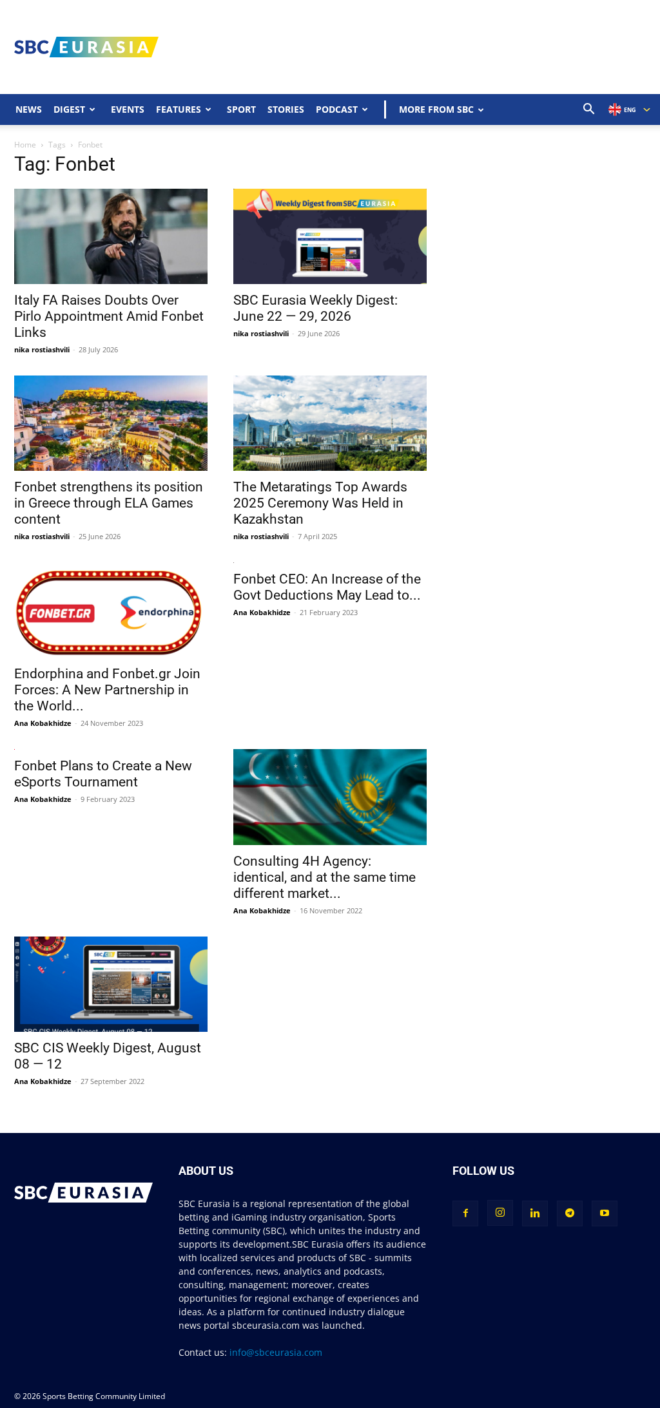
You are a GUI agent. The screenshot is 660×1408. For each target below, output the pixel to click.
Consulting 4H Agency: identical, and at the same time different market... (324, 877)
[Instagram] (500, 1213)
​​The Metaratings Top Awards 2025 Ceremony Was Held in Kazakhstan (320, 503)
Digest (69, 109)
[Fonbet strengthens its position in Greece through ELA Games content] (111, 423)
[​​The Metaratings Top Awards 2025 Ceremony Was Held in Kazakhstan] (330, 423)
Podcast (337, 109)
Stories (285, 109)
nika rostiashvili (42, 349)
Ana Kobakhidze (43, 723)
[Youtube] (604, 1213)
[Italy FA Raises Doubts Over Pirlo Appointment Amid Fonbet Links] (111, 236)
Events (127, 109)
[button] (589, 110)
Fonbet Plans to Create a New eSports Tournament (103, 774)
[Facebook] (465, 1213)
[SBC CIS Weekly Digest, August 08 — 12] (111, 984)
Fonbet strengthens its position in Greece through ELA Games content (108, 503)
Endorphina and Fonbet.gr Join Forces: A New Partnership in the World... (107, 690)
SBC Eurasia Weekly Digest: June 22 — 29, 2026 (315, 308)
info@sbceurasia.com (275, 1352)
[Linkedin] (535, 1213)
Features (178, 109)
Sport (241, 109)
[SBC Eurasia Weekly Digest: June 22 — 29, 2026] (330, 236)
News (28, 109)
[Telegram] (570, 1213)
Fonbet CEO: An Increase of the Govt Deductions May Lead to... (327, 587)
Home (25, 144)
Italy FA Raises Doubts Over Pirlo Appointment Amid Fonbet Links (109, 316)
